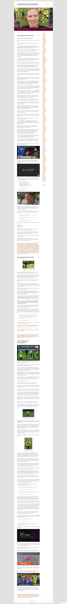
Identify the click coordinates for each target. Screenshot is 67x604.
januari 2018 (44, 117)
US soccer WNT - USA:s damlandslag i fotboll (35, 246)
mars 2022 (44, 76)
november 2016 (44, 129)
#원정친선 (31, 185)
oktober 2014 (44, 149)
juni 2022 (44, 74)
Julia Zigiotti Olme (19, 335)
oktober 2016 (44, 130)
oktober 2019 (44, 100)
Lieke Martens (34, 594)
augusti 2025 (44, 43)
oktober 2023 (44, 61)
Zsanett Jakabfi (25, 253)
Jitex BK (31, 249)
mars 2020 (44, 96)
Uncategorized (21, 334)
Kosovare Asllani (19, 245)
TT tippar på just (22, 300)
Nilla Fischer (28, 251)
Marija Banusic (20, 595)
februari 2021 (44, 87)
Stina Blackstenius (23, 246)
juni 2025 (44, 44)
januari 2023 (44, 68)
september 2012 (44, 170)
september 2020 (44, 91)
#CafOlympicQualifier (31, 217)
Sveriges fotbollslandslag (34, 336)
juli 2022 (44, 73)
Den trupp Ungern (19, 396)
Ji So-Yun (27, 249)
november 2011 (44, 178)
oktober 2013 (44, 159)
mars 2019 (44, 106)
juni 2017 (44, 123)
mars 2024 (44, 57)
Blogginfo (21, 28)
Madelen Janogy (25, 245)
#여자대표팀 (26, 185)
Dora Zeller (36, 334)
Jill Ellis (29, 249)
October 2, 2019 (28, 320)
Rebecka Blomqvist (19, 252)
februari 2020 (44, 97)
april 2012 (44, 174)
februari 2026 (44, 38)
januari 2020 (44, 98)
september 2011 (44, 180)
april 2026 (44, 36)
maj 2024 (44, 55)
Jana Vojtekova (24, 249)
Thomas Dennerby (27, 246)
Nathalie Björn (25, 251)
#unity (32, 492)
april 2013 (44, 164)
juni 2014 (44, 153)
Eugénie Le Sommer (22, 243)
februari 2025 (44, 48)
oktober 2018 (44, 110)
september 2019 (44, 101)
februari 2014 (44, 156)
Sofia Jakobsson (19, 246)
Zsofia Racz (30, 337)
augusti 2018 (44, 112)
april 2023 (44, 66)
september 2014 (44, 150)
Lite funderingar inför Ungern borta (25, 257)
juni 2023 (44, 64)
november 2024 (44, 50)
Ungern (24, 337)
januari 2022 (44, 78)
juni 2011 (44, 181)
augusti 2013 (44, 161)
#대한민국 (21, 185)
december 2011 (44, 177)
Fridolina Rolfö (18, 244)
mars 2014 (44, 155)
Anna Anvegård (23, 247)
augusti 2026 (44, 33)
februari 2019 (44, 107)
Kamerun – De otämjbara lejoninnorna (28, 244)
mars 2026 (44, 37)
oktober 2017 (44, 120)
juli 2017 (44, 122)
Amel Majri (20, 247)
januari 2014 (44, 157)
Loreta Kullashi (29, 250)
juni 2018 (44, 113)
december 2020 (44, 89)
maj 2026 (44, 35)
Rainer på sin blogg (22, 85)
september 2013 (44, 160)
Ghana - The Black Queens (31, 248)
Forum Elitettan (36, 28)
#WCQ (24, 487)
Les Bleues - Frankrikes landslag (20, 250)
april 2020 (44, 95)
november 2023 (44, 60)
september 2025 (44, 42)
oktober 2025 (44, 41)
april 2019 (44, 105)
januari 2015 (44, 147)
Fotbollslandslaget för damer (29, 243)
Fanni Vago (23, 248)
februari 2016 (44, 136)
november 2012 (44, 168)
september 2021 (44, 81)
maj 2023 (44, 65)
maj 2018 (44, 114)
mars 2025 (44, 47)
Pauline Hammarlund (32, 251)
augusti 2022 (44, 72)
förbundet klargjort (21, 496)
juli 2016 (44, 132)
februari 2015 (44, 146)
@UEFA (21, 491)
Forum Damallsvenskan (25, 28)
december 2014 (44, 148)
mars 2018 (44, 116)
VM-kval (26, 597)
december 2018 (44, 108)
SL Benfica (26, 336)
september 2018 (44, 111)
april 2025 (44, 46)
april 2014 (44, 154)
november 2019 (44, 99)
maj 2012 (44, 173)
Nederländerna (21, 596)
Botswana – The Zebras (27, 247)
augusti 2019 (44, 102)
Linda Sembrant (31, 335)
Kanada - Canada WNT (35, 244)
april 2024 (44, 56)
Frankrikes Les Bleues (35, 243)
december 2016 (44, 128)
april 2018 (44, 115)
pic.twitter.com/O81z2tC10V (22, 318)
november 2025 (44, 40)
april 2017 (44, 125)
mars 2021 (44, 86)
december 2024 (44, 49)
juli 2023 (44, 63)
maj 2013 (44, 163)
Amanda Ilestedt (26, 334)
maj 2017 (44, 124)
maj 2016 (44, 134)
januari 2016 (44, 137)
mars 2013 (44, 165)
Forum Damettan (31, 28)
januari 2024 (44, 58)
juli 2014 (44, 152)
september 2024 (44, 52)
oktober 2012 (44, 169)
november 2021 (44, 80)
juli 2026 (44, 34)
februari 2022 (44, 77)
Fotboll (25, 243)
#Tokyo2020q (27, 217)
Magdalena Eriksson (30, 245)
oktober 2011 (44, 179)
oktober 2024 (44, 51)
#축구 (23, 185)
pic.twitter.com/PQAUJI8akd (22, 218)
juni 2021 (44, 84)
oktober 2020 (44, 90)
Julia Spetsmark (26, 594)
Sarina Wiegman (25, 596)
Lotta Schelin (18, 596)
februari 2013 (44, 166)
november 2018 (44, 109)
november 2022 (44, 70)
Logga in (44, 185)
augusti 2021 (44, 82)
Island (38, 248)
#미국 (28, 185)
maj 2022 (44, 75)
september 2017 (44, 121)
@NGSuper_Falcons (31, 214)
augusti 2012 (44, 171)
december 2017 (44, 118)
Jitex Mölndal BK (22, 244)
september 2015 (44, 140)
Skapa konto (44, 184)
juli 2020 (44, 93)
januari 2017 (44, 127)
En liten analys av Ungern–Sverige (25, 35)
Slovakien (23, 252)
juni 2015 (44, 143)
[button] (28, 264)
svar (28, 253)
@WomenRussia (35, 314)
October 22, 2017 (30, 489)
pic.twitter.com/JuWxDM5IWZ (22, 186)
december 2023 (44, 59)
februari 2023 (44, 67)
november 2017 (44, 119)
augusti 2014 (44, 151)
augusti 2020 (44, 92)
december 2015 (44, 138)
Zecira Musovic (22, 253)
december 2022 (44, 69)
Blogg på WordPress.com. (33, 601)
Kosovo (26, 335)
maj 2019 (44, 104)
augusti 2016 (44, 131)
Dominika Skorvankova (36, 247)
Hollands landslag (22, 594)
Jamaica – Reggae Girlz (19, 249)
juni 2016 (44, 133)
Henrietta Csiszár (36, 248)
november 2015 (44, 139)
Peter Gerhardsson (37, 251)
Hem (17, 28)
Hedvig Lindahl (18, 594)
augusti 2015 (44, 141)
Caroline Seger (32, 247)
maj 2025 (44, 45)
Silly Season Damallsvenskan (42, 28)
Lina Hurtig (22, 245)
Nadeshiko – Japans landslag (35, 245)
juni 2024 (44, 54)
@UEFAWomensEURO (27, 314)
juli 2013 (44, 162)
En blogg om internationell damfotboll (27, 4)
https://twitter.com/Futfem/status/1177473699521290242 (24, 327)
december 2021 (44, 79)
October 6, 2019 (26, 188)
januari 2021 (44, 88)
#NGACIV (24, 217)
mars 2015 (44, 145)
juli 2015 (44, 142)
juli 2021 (44, 83)
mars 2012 (44, 175)
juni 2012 (44, 172)
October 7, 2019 (32, 220)
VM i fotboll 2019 (37, 595)
